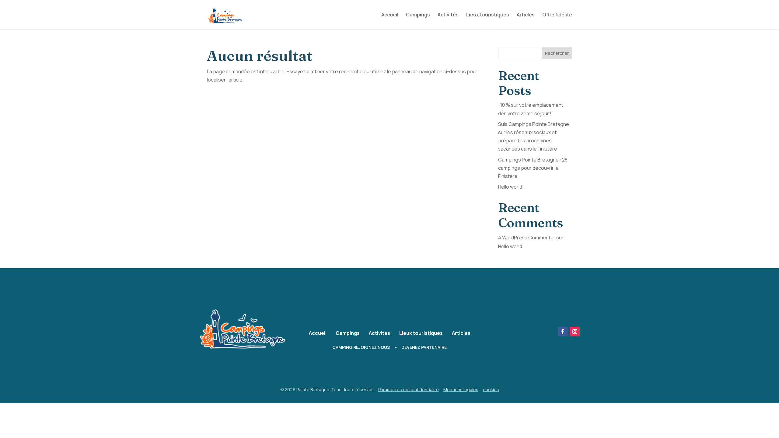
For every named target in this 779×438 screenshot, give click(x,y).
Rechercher (557, 53)
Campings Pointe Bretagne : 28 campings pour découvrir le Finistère (533, 167)
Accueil (389, 15)
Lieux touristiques (487, 15)
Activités (448, 15)
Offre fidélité (557, 15)
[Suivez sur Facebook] (563, 331)
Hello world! (511, 186)
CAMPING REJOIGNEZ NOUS (361, 347)
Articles (526, 15)
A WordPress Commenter (526, 237)
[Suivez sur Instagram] (575, 331)
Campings (418, 15)
